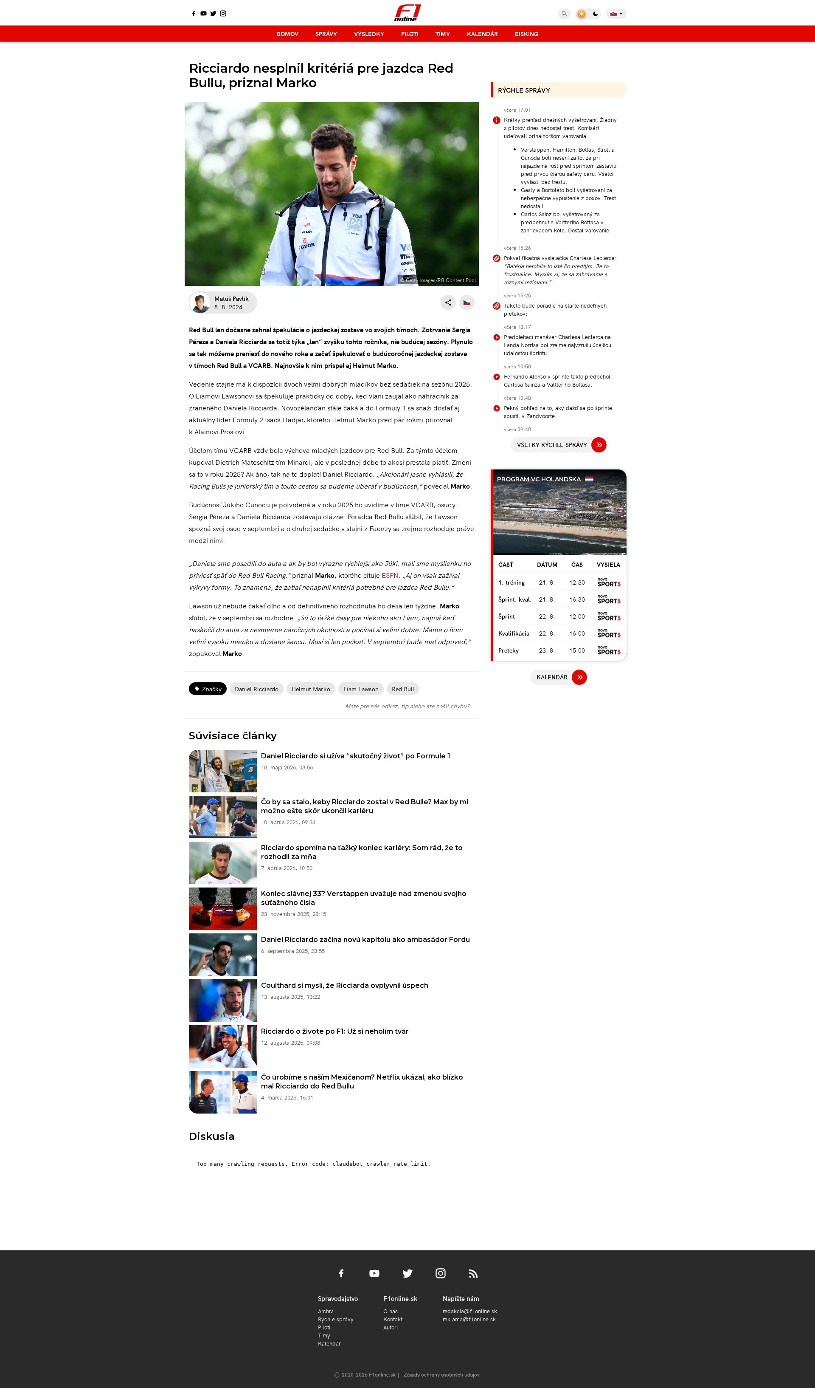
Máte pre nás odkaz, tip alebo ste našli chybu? (407, 705)
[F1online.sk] (408, 12)
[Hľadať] (564, 13)
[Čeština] (467, 302)
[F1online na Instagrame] (223, 14)
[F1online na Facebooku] (194, 14)
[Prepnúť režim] (588, 13)
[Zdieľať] (448, 302)
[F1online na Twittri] (213, 14)
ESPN (390, 575)
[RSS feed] (473, 1278)
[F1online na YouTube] (203, 14)
